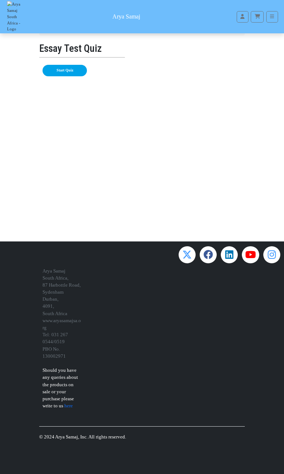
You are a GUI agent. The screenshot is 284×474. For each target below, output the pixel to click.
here (68, 405)
